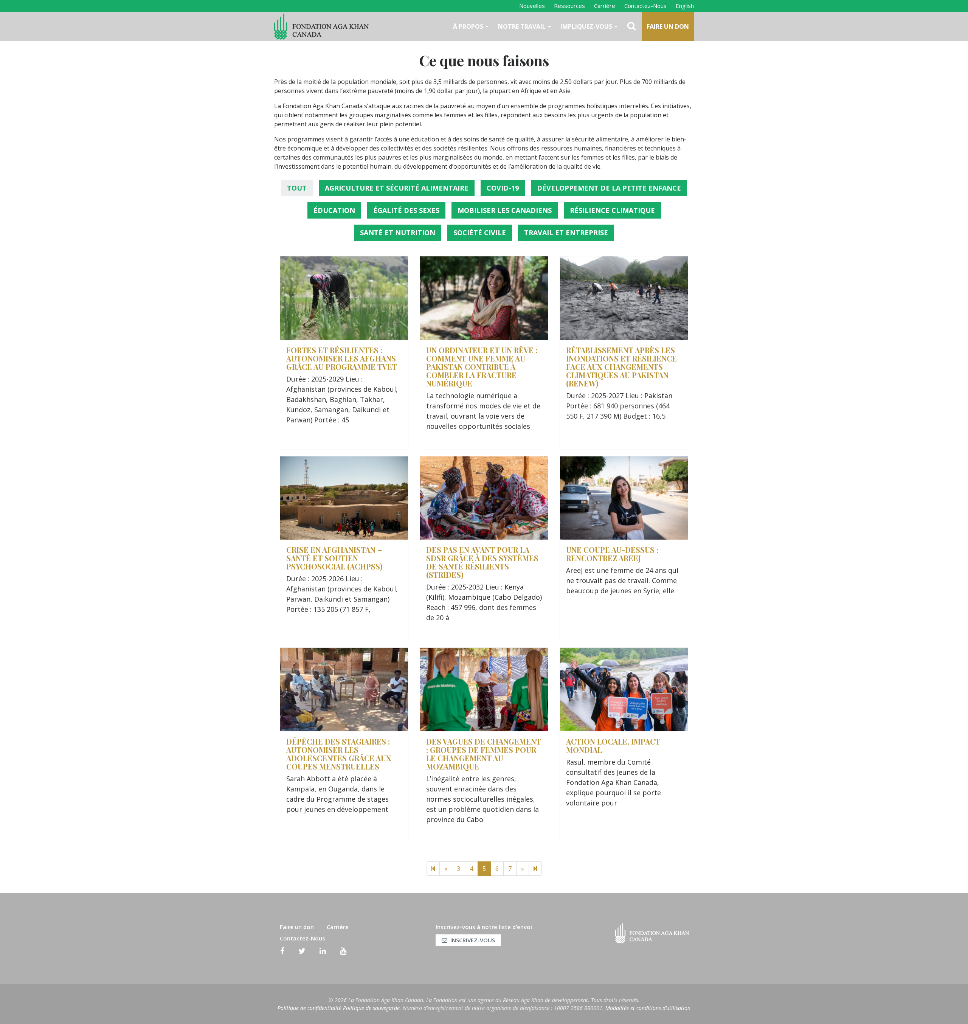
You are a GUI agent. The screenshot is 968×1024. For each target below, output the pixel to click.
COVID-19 (503, 187)
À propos (469, 26)
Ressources (569, 5)
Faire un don (668, 26)
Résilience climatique (612, 210)
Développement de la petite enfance (609, 187)
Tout (297, 187)
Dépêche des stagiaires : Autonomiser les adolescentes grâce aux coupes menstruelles (338, 753)
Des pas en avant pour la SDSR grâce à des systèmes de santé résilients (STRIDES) (482, 562)
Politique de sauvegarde (371, 1008)
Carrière (604, 5)
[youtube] (343, 951)
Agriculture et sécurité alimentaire (396, 187)
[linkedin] (322, 951)
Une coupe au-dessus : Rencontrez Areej (612, 554)
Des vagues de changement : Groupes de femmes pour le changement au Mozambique (483, 753)
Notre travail (522, 26)
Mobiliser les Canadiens (505, 210)
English (685, 5)
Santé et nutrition (397, 232)
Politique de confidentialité (309, 1008)
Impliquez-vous (587, 26)
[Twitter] (302, 951)
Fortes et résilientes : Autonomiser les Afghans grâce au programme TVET (341, 358)
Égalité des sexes (406, 210)
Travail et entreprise (566, 232)
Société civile (479, 232)
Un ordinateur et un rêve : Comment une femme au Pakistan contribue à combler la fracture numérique (481, 366)
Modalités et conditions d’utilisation (647, 1008)
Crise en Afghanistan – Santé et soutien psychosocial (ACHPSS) (334, 558)
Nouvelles (532, 5)
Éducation (334, 210)
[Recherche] (632, 26)
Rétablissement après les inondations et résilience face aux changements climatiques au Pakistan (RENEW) (621, 366)
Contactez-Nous (645, 5)
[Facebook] (282, 951)
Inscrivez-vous (472, 940)
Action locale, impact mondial (613, 745)
